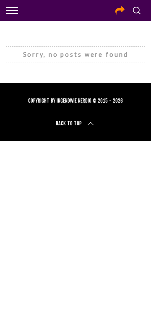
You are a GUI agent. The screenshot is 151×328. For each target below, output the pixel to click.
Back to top (69, 123)
